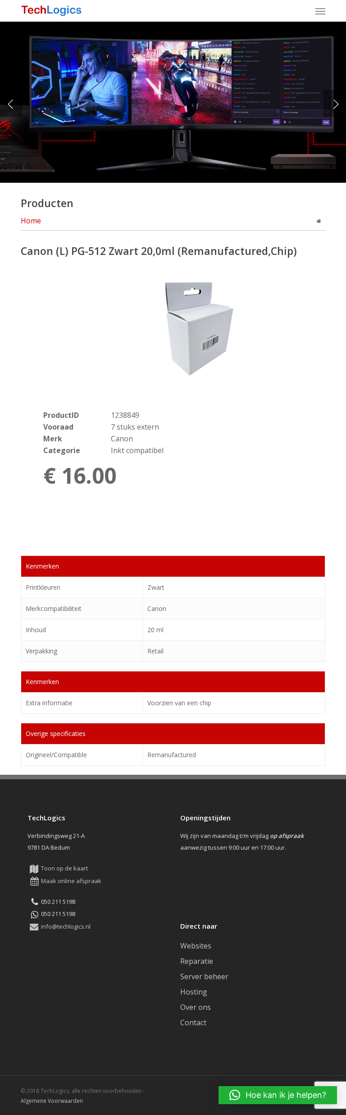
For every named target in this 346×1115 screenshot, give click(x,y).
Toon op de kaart (64, 868)
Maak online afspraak (71, 881)
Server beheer (204, 976)
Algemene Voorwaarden (52, 1101)
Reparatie (196, 961)
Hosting (193, 992)
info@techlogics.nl (66, 926)
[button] (320, 10)
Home (31, 221)
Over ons (195, 1007)
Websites (195, 946)
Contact (193, 1022)
